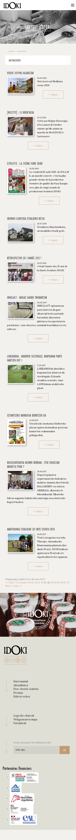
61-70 (66, 582)
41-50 (54, 582)
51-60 (60, 582)
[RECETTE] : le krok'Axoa (20, 112)
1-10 (29, 582)
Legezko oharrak (23, 715)
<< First (9, 582)
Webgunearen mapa (25, 719)
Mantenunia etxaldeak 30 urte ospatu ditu (31, 529)
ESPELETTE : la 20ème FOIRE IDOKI (25, 163)
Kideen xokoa (21, 696)
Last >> (17, 585)
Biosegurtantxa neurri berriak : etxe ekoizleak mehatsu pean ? (33, 464)
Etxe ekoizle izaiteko (26, 689)
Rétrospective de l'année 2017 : (24, 258)
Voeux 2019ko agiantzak (20, 73)
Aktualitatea (15, 60)
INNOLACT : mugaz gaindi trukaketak (27, 297)
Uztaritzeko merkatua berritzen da (26, 415)
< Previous (20, 582)
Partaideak (19, 723)
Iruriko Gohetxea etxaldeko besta (26, 218)
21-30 (40, 582)
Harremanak (20, 681)
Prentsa (18, 692)
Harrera (11, 51)
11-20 (34, 582)
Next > (9, 585)
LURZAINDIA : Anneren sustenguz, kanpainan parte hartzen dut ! (34, 358)
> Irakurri (53, 94)
